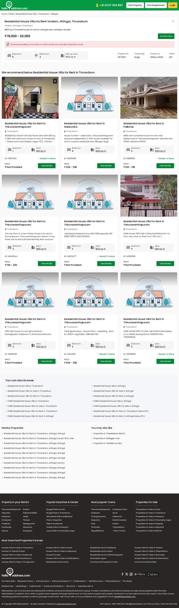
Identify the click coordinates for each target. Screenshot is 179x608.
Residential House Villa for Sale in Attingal (113, 391)
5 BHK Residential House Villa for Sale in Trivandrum (32, 406)
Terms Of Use (166, 604)
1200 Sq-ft (160, 249)
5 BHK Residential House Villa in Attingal (112, 401)
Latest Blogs (21, 586)
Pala (93, 523)
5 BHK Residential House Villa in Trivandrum (28, 401)
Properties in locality (108, 443)
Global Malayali (113, 581)
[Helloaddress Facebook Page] (122, 575)
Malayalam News (25, 581)
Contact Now (166, 36)
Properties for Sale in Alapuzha (150, 527)
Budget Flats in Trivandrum (58, 513)
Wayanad (27, 527)
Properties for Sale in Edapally (149, 523)
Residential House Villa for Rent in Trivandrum (30, 396)
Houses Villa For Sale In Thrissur (149, 547)
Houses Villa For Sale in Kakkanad (61, 551)
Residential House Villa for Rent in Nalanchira (84, 125)
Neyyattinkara (97, 530)
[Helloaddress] (15, 5)
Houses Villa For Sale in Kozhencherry (151, 558)
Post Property (135, 5)
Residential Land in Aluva (101, 551)
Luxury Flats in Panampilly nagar (60, 530)
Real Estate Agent (98, 558)
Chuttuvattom (79, 581)
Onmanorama (43, 581)
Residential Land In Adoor (57, 562)
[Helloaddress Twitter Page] (126, 575)
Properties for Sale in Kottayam (150, 516)
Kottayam (6, 516)
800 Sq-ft (41, 151)
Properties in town (107, 438)
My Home (70, 586)
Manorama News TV (61, 581)
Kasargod (27, 530)
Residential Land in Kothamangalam (106, 554)
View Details (46, 165)
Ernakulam (6, 520)
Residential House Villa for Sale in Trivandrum (29, 391)
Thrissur (26, 520)
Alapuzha (6, 513)
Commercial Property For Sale (104, 562)
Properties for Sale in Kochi (148, 509)
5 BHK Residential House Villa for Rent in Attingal (31, 416)
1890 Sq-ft (41, 249)
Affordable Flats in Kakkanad (59, 516)
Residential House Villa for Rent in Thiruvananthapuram (25, 125)
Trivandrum (44, 14)
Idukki (25, 516)
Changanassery (98, 516)
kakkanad (117, 516)
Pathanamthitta (30, 513)
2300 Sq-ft (160, 346)
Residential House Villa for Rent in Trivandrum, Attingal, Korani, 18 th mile (39, 438)
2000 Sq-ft (160, 151)
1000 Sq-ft (41, 346)
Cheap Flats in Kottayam (57, 527)
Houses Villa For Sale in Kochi (59, 547)
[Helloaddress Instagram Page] (131, 574)
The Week (127, 581)
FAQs (175, 604)
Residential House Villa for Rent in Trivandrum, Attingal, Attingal (34, 433)
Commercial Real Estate (145, 562)
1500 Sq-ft (100, 346)
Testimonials (35, 586)
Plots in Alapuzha (54, 520)
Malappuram (29, 523)
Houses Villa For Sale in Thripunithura (151, 551)
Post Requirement (156, 5)
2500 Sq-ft (101, 151)
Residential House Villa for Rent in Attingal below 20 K (119, 416)
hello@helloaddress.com (125, 596)
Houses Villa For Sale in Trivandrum (17, 547)
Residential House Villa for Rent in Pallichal (143, 125)
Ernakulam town (120, 509)
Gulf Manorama (96, 581)
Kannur (5, 530)
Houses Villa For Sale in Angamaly (17, 554)
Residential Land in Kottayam (103, 547)
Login (172, 5)
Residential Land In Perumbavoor (17, 558)
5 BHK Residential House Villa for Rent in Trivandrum (32, 411)
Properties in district (109, 433)
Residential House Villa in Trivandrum (25, 386)
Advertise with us (85, 586)
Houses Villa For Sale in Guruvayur (150, 554)
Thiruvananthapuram (11, 509)
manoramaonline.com (66, 604)
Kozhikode (6, 527)
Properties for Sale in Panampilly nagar (153, 520)
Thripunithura (118, 527)
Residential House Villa (26, 14)
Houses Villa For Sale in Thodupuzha (18, 562)
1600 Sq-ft (101, 249)
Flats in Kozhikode (54, 523)
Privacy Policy (154, 604)
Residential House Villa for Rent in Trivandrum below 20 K (121, 411)
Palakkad (6, 523)
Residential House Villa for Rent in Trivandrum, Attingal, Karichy (34, 462)
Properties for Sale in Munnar (149, 530)
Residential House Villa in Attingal (109, 386)
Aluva (115, 513)
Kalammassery (119, 520)
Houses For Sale (53, 554)
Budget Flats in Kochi (55, 509)
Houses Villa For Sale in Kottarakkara (62, 558)
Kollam (26, 509)
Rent (12, 14)
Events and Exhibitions (54, 586)
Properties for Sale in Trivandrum (151, 513)
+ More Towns (119, 530)
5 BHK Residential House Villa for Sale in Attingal (116, 406)
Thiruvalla (95, 527)
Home (4, 14)
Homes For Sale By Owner (13, 551)
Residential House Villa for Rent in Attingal (114, 396)
